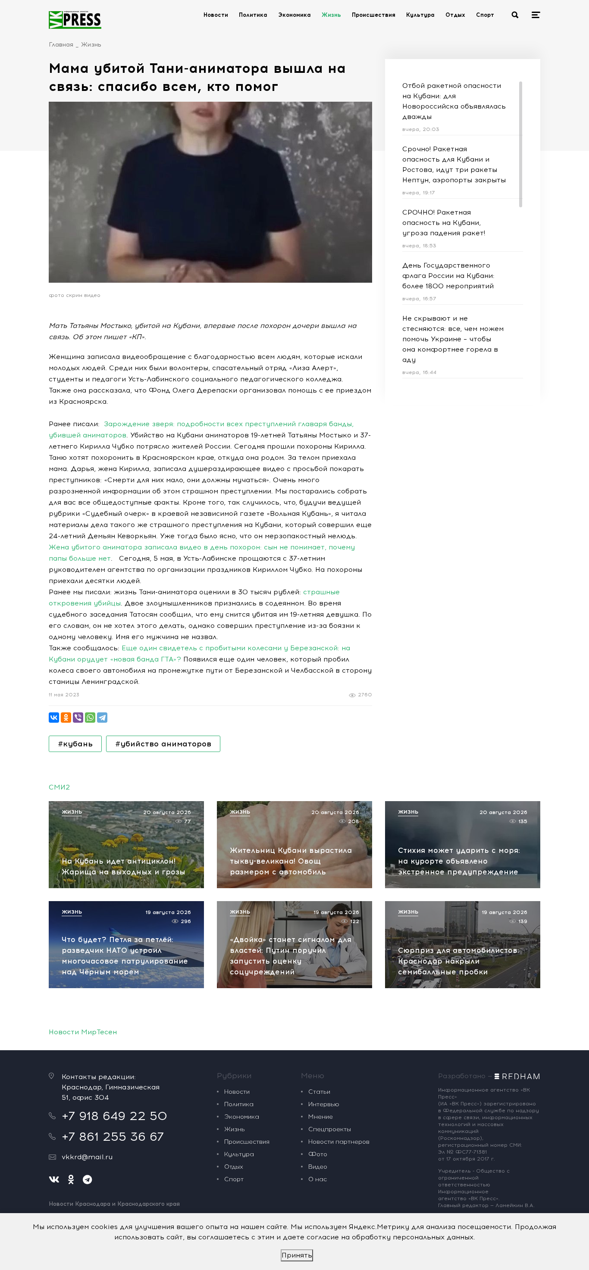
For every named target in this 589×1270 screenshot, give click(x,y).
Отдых (455, 15)
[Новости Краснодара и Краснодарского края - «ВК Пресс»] (75, 20)
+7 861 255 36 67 (113, 1136)
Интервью (323, 1104)
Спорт (485, 15)
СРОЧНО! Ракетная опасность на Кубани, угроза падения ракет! (443, 222)
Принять (297, 1255)
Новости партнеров (339, 1141)
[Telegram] (102, 717)
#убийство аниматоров (163, 744)
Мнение (320, 1116)
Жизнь (331, 15)
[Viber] (78, 717)
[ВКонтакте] (54, 717)
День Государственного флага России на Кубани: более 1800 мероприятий (448, 275)
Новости (216, 15)
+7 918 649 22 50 (114, 1115)
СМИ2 (59, 787)
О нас (317, 1179)
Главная (61, 44)
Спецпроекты (329, 1129)
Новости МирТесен (83, 1032)
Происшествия (373, 15)
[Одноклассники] (66, 717)
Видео (317, 1166)
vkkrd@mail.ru (87, 1157)
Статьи (319, 1091)
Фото (317, 1154)
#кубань (75, 744)
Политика (253, 15)
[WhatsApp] (90, 717)
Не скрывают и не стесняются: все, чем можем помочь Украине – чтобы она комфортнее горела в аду (453, 339)
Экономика (294, 15)
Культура (420, 15)
